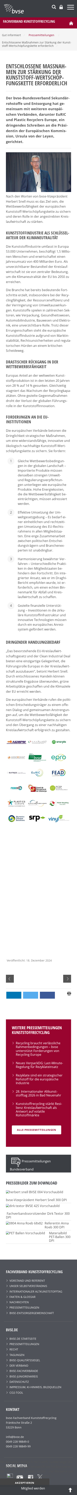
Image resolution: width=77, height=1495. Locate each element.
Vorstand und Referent (27, 1280)
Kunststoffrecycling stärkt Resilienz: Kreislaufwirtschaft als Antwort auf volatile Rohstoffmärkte (39, 1109)
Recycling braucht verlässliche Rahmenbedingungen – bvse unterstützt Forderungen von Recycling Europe (38, 1049)
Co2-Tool (16, 1392)
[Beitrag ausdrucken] (69, 993)
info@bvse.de (15, 1437)
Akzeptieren (24, 1483)
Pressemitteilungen (24, 1307)
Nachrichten (19, 1302)
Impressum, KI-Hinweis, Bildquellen (35, 1387)
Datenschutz (19, 1382)
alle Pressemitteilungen (36, 1130)
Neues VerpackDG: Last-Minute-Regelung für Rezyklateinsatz (39, 1065)
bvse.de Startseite (22, 1339)
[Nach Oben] (70, 1489)
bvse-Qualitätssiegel (24, 1360)
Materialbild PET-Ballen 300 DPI (59, 1237)
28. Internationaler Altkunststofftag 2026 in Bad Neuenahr (38, 1093)
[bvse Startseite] (71, 22)
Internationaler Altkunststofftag (35, 1291)
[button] (13, 995)
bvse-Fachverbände (23, 1371)
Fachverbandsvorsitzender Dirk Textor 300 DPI (38, 1215)
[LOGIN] (61, 7)
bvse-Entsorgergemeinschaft (31, 1313)
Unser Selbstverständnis (28, 1286)
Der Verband (18, 1365)
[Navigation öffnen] (71, 8)
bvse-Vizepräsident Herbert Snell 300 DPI (36, 1200)
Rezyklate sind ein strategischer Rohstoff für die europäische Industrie (39, 1079)
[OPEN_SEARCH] (54, 6)
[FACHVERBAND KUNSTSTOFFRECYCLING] (40, 8)
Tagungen (16, 1355)
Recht (13, 1349)
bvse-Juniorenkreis (23, 1376)
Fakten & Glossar (22, 1297)
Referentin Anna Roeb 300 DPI (57, 1225)
